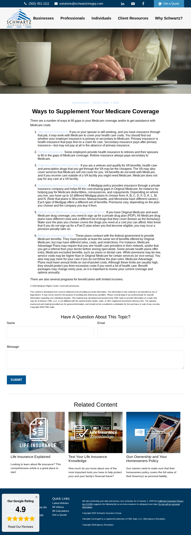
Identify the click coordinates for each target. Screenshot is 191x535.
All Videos (58, 506)
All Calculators (60, 510)
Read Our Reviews (20, 514)
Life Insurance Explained (30, 457)
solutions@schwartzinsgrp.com (81, 3)
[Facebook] (143, 3)
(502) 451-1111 (39, 3)
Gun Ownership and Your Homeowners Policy (146, 459)
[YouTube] (133, 3)
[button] (43, 18)
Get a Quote (171, 3)
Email (101, 323)
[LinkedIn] (122, 3)
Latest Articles (60, 503)
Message (13, 346)
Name (11, 323)
